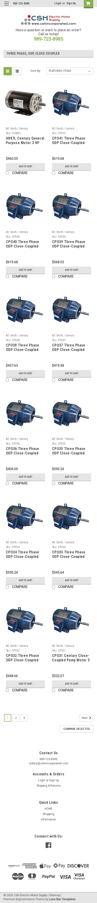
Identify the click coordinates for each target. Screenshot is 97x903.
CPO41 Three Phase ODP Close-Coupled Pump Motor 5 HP (68, 143)
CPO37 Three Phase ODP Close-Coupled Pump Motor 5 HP (68, 350)
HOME (48, 808)
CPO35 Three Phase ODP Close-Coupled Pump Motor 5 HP (68, 453)
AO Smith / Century (17, 128)
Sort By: (36, 70)
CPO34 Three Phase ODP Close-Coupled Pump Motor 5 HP (22, 557)
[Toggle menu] (6, 6)
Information (48, 819)
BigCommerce (25, 899)
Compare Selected (76, 729)
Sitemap (54, 895)
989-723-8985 (48, 39)
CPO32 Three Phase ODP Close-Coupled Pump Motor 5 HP (22, 660)
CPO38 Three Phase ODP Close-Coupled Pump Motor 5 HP (22, 350)
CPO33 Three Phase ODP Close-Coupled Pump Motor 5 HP (68, 557)
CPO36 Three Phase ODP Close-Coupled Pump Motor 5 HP (22, 453)
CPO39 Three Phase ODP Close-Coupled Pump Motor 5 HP (68, 246)
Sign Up (71, 3)
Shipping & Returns (48, 785)
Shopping (48, 814)
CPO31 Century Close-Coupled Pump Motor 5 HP (71, 660)
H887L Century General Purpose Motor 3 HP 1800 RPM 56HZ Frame (25, 143)
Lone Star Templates (62, 899)
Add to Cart (25, 166)
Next (85, 718)
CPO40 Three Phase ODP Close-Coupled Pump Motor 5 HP (22, 246)
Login (57, 3)
